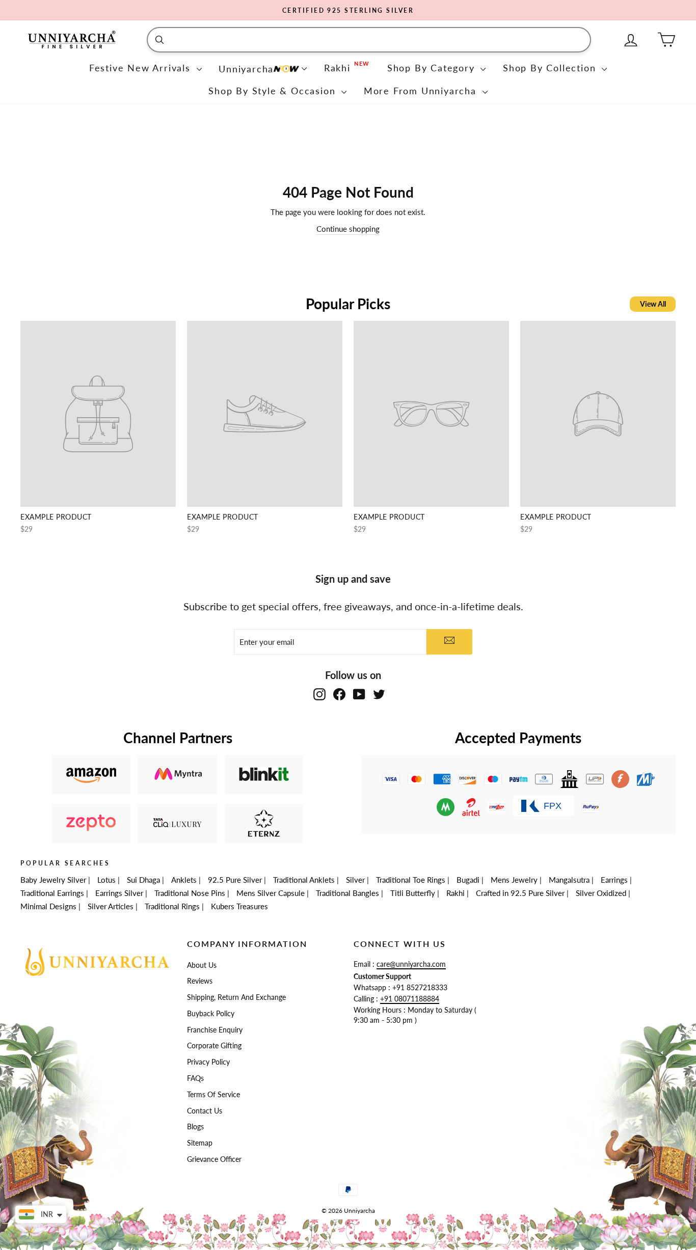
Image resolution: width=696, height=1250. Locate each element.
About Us (202, 965)
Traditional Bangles (347, 893)
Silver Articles (110, 906)
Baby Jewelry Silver (53, 879)
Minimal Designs (48, 906)
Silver (355, 879)
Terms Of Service (213, 1095)
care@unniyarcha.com (411, 964)
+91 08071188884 (409, 999)
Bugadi (468, 879)
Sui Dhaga (143, 879)
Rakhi (455, 893)
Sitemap (199, 1143)
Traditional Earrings (52, 893)
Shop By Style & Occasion (273, 90)
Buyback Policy (210, 1014)
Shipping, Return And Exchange (236, 997)
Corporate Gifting (214, 1046)
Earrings (614, 879)
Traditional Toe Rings (410, 879)
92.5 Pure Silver (235, 879)
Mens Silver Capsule (270, 893)
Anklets (184, 879)
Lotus (106, 879)
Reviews (199, 981)
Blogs (195, 1127)
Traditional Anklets (304, 879)
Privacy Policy (208, 1062)
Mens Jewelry (514, 879)
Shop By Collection (551, 67)
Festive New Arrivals (141, 67)
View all (653, 304)
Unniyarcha (246, 68)
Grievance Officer (214, 1159)
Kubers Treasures (239, 906)
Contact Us (204, 1111)
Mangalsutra (569, 879)
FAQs (195, 1078)
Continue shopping (348, 228)
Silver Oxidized (601, 893)
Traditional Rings (172, 906)
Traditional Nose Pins (189, 893)
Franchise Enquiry (215, 1030)
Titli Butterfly (412, 893)
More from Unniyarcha (422, 90)
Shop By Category (432, 67)
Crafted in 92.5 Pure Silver (520, 893)
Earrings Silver (119, 893)
